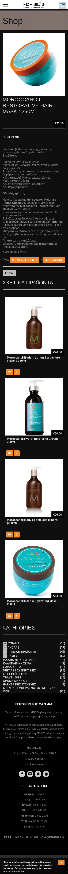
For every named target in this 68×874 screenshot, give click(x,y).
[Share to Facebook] (17, 372)
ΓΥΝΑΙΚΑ (13, 643)
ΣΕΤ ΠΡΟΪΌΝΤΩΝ (15, 674)
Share (10, 273)
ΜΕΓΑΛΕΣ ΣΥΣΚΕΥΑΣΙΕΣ (19, 670)
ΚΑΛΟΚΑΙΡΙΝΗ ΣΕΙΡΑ (17, 663)
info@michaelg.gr (34, 764)
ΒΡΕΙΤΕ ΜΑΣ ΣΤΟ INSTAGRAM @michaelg (34, 837)
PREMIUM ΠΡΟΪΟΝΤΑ (24, 260)
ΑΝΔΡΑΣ (13, 647)
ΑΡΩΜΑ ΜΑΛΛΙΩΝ (15, 681)
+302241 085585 (34, 758)
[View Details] (9, 372)
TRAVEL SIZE (12, 677)
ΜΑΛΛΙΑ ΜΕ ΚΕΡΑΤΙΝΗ (18, 660)
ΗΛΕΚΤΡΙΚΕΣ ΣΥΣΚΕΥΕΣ (19, 684)
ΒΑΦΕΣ (12, 655)
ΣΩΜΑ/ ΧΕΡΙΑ (12, 667)
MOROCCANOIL (54, 260)
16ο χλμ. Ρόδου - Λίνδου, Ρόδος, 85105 (34, 753)
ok (61, 862)
